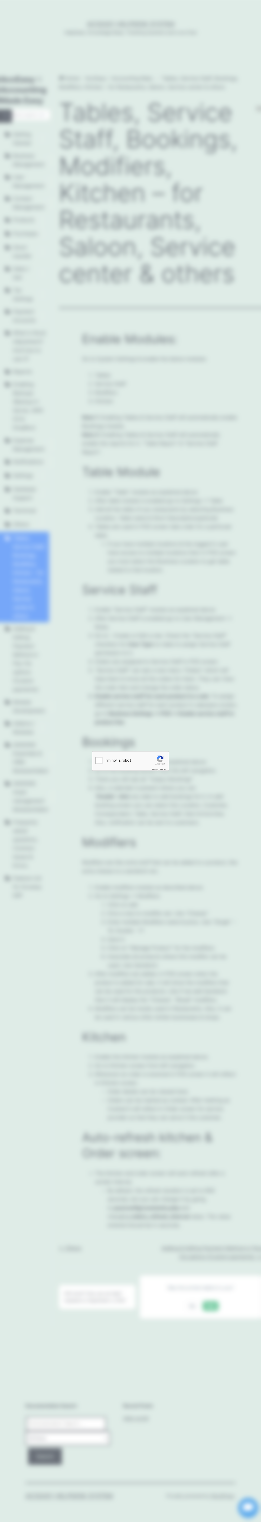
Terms (163, 769)
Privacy (155, 769)
